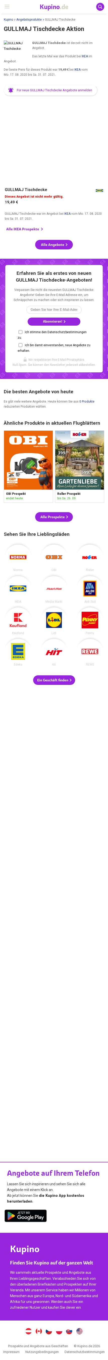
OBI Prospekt (28, 467)
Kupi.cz (49, 1332)
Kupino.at (28, 1332)
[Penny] (89, 621)
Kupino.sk (69, 1332)
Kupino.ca (38, 1332)
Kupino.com (79, 1332)
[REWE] (89, 652)
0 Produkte (86, 401)
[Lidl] (54, 621)
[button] (50, 90)
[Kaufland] (18, 621)
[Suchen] (100, 7)
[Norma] (18, 558)
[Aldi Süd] (89, 589)
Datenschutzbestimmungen (85, 1352)
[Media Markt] (54, 589)
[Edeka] (18, 652)
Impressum (11, 1352)
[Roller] (89, 558)
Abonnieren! (53, 321)
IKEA (85, 56)
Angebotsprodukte (29, 19)
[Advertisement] (54, 139)
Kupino (8, 19)
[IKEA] (18, 589)
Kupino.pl (59, 1332)
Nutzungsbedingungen (42, 1352)
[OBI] (54, 558)
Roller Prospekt (79, 467)
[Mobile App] (26, 1217)
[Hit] (54, 652)
